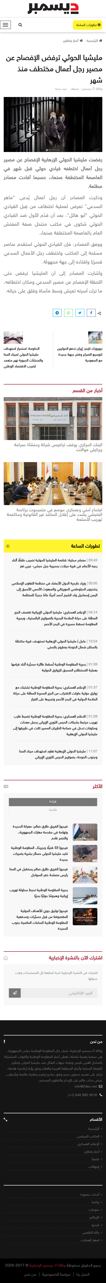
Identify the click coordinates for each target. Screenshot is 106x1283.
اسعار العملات (90, 1240)
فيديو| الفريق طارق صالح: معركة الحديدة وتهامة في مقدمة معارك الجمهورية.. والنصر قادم (40, 832)
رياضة (95, 1202)
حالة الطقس (90, 1232)
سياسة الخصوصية (56, 1274)
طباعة (53, 809)
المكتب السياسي (88, 1136)
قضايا (95, 1159)
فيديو (95, 1225)
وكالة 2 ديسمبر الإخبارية (48, 1265)
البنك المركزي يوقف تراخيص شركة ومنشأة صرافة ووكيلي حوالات (58, 447)
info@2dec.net (86, 1086)
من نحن (30, 1274)
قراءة (53, 801)
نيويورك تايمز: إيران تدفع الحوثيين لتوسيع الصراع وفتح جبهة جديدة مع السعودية (79, 354)
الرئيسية (93, 1128)
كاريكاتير (94, 1217)
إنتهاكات (93, 1166)
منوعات (94, 1209)
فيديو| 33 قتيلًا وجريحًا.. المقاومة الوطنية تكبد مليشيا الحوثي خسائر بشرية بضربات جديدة (39, 853)
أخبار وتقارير (91, 1151)
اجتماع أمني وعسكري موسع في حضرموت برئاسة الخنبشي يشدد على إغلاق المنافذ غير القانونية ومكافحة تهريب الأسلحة (54, 515)
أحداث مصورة (89, 1194)
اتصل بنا (82, 1274)
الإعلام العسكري (88, 1144)
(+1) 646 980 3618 (82, 1095)
